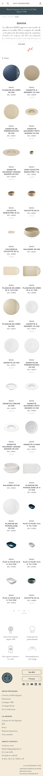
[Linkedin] (35, 684)
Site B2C (32, 672)
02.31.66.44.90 (7, 753)
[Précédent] (14, 610)
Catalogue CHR (8, 703)
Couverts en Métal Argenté (12, 696)
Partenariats (6, 699)
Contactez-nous (8, 746)
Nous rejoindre (7, 735)
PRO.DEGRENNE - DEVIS (34, 765)
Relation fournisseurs (10, 731)
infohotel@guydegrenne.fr (11, 749)
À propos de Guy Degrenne (12, 721)
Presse (4, 728)
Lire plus (21, 43)
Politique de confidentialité (29, 773)
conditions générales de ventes (30, 768)
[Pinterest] (39, 684)
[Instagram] (27, 684)
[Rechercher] (7, 3)
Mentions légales (26, 771)
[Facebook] (23, 684)
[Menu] (2, 3)
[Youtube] (31, 684)
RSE (3, 724)
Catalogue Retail (8, 706)
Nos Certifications (8, 710)
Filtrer (6, 58)
